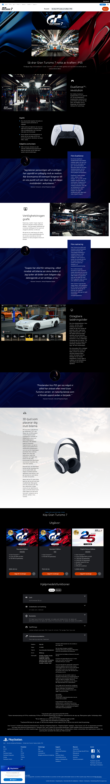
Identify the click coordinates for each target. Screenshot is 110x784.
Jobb (4, 751)
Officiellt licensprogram (78, 759)
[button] (55, 43)
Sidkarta (81, 781)
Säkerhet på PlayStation (61, 751)
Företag (5, 757)
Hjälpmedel (40, 751)
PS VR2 (22, 753)
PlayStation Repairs (60, 755)
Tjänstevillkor (76, 749)
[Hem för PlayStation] (2, 4)
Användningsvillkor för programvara (99, 781)
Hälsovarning (76, 755)
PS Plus (18, 4)
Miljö (39, 749)
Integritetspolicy (59, 781)
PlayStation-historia (7, 759)
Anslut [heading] (92, 747)
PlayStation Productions (8, 755)
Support (34, 4)
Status (57, 753)
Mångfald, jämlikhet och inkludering (46, 755)
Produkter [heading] (23, 747)
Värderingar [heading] (41, 747)
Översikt (46, 9)
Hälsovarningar (59, 696)
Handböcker (58, 761)
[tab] (51, 590)
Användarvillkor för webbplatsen (71, 781)
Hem (4, 743)
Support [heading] (58, 747)
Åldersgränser (76, 753)
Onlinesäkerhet (41, 753)
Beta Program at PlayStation (96, 765)
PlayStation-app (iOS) (95, 761)
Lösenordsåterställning (61, 757)
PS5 (10, 4)
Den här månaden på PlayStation (14, 743)
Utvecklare (75, 757)
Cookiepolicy (87, 781)
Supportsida (58, 749)
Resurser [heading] (75, 747)
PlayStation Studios (7, 753)
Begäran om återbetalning (61, 759)
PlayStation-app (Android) (96, 763)
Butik (6, 4)
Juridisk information (50, 781)
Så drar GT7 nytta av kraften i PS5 (62, 9)
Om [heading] (4, 747)
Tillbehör (23, 4)
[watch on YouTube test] (75, 54)
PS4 (21, 751)
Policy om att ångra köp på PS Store (81, 751)
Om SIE (5, 749)
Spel (13, 4)
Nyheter (28, 4)
